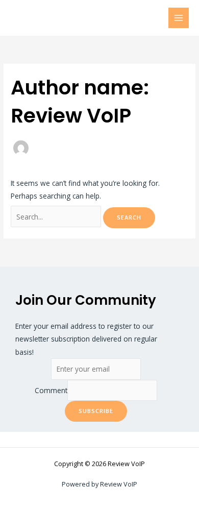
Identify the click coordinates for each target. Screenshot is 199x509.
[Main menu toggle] (178, 18)
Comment (51, 390)
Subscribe (96, 411)
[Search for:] (57, 217)
